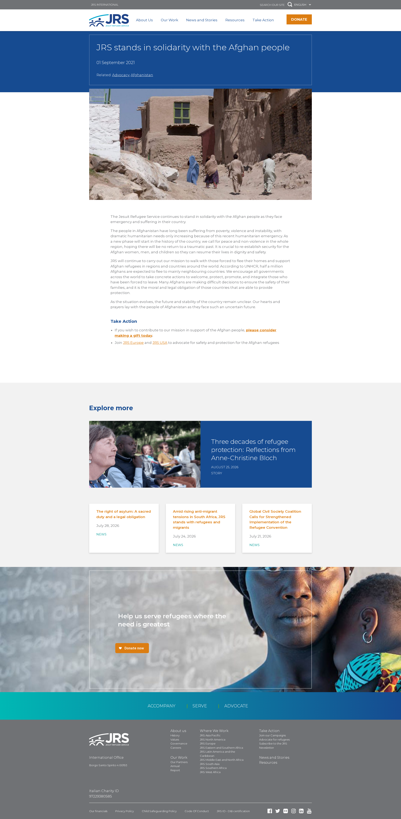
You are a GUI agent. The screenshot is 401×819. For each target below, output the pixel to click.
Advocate (236, 705)
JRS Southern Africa (213, 768)
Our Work (169, 20)
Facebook (269, 811)
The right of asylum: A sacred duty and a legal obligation (123, 514)
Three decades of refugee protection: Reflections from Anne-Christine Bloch (253, 450)
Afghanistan (142, 75)
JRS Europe (133, 343)
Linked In (301, 811)
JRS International (104, 4)
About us (178, 731)
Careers (175, 747)
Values (174, 739)
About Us (144, 20)
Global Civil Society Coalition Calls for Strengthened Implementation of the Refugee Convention (275, 519)
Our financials (98, 811)
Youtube (309, 811)
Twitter (277, 811)
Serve (200, 705)
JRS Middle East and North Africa (222, 759)
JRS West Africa (210, 772)
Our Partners (179, 762)
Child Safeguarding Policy (159, 811)
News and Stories (201, 20)
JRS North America (212, 739)
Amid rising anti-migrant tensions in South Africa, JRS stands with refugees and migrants (199, 519)
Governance (178, 743)
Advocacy (120, 75)
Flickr (285, 811)
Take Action (263, 20)
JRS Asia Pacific (210, 735)
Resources (235, 20)
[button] (290, 4)
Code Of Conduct (197, 811)
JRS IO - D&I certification (233, 811)
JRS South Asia (210, 764)
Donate (299, 19)
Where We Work (214, 731)
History (175, 735)
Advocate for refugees (274, 739)
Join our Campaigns (272, 735)
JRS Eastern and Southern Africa (221, 747)
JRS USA (159, 343)
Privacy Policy (124, 811)
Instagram (293, 811)
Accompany (161, 705)
